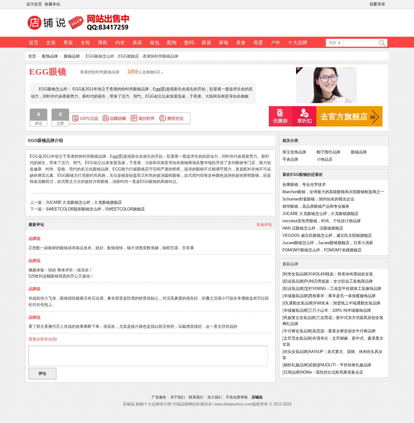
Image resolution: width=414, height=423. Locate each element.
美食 (241, 42)
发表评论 (264, 224)
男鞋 (103, 42)
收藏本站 (52, 4)
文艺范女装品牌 (297, 338)
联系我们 (196, 397)
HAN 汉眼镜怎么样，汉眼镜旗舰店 (312, 228)
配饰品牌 (50, 56)
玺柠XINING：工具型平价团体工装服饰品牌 (343, 288)
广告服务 (159, 397)
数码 (189, 42)
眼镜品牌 (72, 56)
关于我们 (177, 397)
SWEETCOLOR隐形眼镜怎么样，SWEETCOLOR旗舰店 (95, 209)
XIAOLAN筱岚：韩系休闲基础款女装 (341, 274)
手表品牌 (290, 159)
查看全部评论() (42, 339)
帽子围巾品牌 (328, 152)
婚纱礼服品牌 (295, 365)
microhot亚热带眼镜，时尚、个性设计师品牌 (321, 221)
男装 (68, 42)
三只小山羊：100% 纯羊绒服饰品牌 (340, 310)
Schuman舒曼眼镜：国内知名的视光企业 (318, 199)
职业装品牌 (293, 281)
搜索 (332, 43)
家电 (224, 42)
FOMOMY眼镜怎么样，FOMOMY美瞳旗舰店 (322, 250)
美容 (137, 42)
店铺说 (257, 397)
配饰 (172, 42)
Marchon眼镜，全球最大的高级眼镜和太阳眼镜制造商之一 (333, 192)
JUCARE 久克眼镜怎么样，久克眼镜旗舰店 (84, 202)
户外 (275, 42)
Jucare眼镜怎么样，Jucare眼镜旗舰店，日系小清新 (327, 242)
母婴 (258, 42)
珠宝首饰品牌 (294, 152)
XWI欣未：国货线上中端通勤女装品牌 (347, 303)
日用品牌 (291, 372)
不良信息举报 (237, 397)
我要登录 (377, 4)
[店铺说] (79, 31)
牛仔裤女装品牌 (297, 331)
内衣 (120, 42)
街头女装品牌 (295, 351)
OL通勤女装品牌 (298, 303)
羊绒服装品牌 (295, 296)
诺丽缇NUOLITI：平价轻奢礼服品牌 (340, 365)
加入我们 (214, 397)
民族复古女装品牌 (299, 317)
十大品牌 (297, 42)
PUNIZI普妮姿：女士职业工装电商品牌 (339, 281)
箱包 (154, 42)
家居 (206, 42)
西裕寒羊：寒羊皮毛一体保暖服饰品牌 (342, 296)
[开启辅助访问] (387, 4)
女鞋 (85, 42)
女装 (51, 42)
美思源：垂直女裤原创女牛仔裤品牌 (344, 331)
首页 (33, 42)
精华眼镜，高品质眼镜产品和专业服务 (315, 206)
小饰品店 (324, 159)
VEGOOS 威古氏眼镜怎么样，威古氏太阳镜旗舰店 (327, 235)
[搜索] (381, 43)
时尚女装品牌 (295, 274)
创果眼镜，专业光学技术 (304, 184)
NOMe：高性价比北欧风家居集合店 (332, 372)
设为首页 (34, 4)
